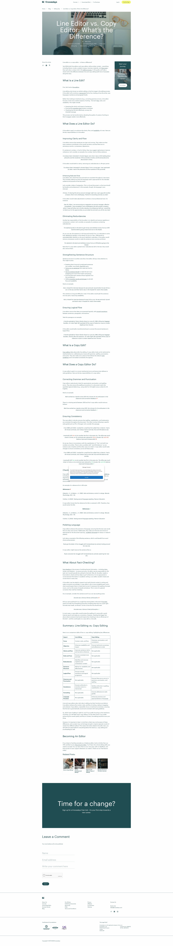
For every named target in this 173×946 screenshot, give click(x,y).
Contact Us (113, 902)
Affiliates (90, 903)
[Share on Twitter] (49, 65)
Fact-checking (67, 569)
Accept (86, 477)
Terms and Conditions (70, 908)
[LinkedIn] (114, 911)
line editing (76, 87)
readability (97, 130)
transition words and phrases (78, 279)
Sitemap (90, 907)
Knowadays (57, 940)
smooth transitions (102, 311)
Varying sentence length (72, 271)
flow (98, 100)
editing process (87, 70)
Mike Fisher (88, 41)
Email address (49, 860)
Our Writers (68, 902)
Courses (75, 2)
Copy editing (66, 352)
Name (45, 853)
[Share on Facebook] (43, 65)
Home (43, 8)
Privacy (89, 902)
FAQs (66, 907)
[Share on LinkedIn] (46, 65)
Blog (49, 8)
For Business (96, 2)
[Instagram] (117, 911)
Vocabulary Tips (98, 45)
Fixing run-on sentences (72, 268)
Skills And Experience (85, 45)
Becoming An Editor (80, 745)
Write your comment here (55, 866)
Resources (67, 905)
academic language (91, 532)
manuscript (82, 93)
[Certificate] (64, 927)
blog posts (105, 68)
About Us (44, 902)
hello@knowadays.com (116, 907)
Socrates (104, 601)
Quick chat (113, 906)
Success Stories (46, 907)
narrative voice (77, 108)
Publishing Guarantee (70, 903)
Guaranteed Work (86, 2)
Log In (117, 2)
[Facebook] (111, 911)
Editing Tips (57, 8)
